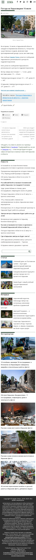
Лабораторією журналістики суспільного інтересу (17, 536)
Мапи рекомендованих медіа (22, 555)
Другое (4, 122)
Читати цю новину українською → (13, 90)
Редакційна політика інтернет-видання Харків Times (18, 552)
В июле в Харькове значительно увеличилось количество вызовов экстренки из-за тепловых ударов (9, 133)
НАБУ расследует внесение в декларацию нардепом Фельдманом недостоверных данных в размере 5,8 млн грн (26, 133)
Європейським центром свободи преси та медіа (18, 539)
